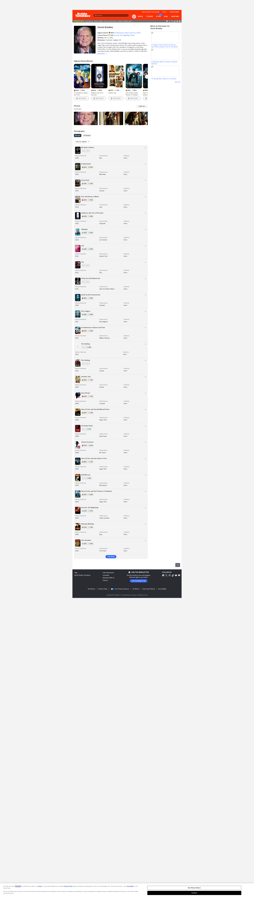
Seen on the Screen (110, 21)
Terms (40, 886)
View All (177, 82)
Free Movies (89, 21)
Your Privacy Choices (122, 589)
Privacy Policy (68, 886)
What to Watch (98, 21)
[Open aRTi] (134, 16)
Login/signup (174, 12)
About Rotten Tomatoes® (150, 12)
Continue (194, 893)
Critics (164, 12)
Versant (18, 886)
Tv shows (149, 16)
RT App (158, 16)
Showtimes (175, 16)
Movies (140, 16)
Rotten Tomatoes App (125, 21)
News (166, 16)
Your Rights (130, 886)
